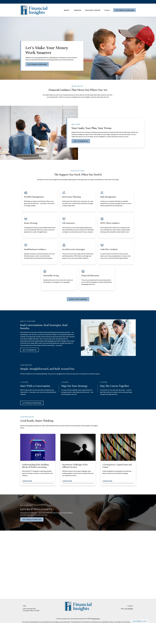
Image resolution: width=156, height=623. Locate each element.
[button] (67, 10)
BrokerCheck (96, 618)
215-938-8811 (129, 608)
